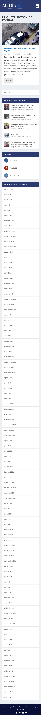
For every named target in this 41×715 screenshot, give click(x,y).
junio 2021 (8, 514)
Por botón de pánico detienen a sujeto (20, 49)
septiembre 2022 (10, 435)
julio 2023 (7, 383)
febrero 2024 (9, 346)
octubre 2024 (9, 304)
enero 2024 (8, 351)
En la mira (14, 134)
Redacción (10, 54)
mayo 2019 (8, 645)
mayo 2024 (8, 331)
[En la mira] (6, 135)
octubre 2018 (9, 681)
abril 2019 (7, 650)
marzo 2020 (8, 592)
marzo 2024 (8, 341)
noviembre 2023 (10, 362)
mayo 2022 (8, 456)
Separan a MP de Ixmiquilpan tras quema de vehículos (23, 116)
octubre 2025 (9, 242)
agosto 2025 (8, 252)
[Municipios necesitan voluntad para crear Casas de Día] (6, 126)
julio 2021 (7, 509)
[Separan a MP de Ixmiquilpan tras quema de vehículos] (6, 116)
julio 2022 (7, 446)
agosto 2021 (8, 503)
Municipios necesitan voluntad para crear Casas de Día (24, 126)
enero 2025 (8, 289)
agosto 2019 (8, 629)
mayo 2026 (8, 205)
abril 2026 (7, 210)
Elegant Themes (18, 707)
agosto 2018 (8, 692)
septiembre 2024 (10, 310)
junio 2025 (8, 262)
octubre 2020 (9, 556)
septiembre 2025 (10, 247)
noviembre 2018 (10, 676)
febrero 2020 (9, 598)
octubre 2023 (9, 367)
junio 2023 (8, 388)
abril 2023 (7, 399)
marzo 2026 (8, 215)
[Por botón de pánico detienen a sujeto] (20, 34)
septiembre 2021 (10, 498)
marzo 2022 (8, 467)
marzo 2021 (8, 530)
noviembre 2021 (10, 488)
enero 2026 (8, 226)
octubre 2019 (9, 619)
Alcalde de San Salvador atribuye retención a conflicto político (23, 144)
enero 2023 (8, 414)
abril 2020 (7, 587)
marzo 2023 (8, 404)
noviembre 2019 (10, 613)
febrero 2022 (9, 472)
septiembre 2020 (10, 561)
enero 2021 (8, 540)
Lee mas (8, 80)
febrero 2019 (9, 660)
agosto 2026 (8, 189)
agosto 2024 (8, 315)
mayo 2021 (8, 519)
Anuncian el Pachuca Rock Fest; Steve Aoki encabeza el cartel (22, 107)
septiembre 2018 (10, 687)
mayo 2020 (8, 582)
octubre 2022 (9, 430)
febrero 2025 (9, 283)
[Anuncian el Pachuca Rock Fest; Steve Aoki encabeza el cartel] (6, 107)
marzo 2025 (8, 278)
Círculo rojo (28, 147)
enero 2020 (8, 603)
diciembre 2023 (9, 357)
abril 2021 (7, 524)
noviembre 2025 (10, 236)
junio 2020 (8, 577)
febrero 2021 (9, 535)
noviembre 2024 (10, 299)
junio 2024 (8, 325)
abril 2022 (7, 461)
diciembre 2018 (9, 671)
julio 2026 (7, 194)
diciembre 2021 (9, 482)
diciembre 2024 (9, 294)
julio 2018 (7, 697)
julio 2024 (7, 320)
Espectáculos (29, 110)
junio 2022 (8, 451)
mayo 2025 (8, 268)
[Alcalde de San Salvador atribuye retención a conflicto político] (6, 144)
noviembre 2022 (10, 425)
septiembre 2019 (10, 624)
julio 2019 (7, 634)
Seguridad (26, 54)
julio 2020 (7, 571)
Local (26, 129)
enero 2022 (8, 477)
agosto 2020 (8, 566)
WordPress (20, 709)
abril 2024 (7, 336)
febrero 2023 (9, 409)
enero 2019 (8, 666)
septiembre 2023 (10, 372)
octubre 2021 (9, 493)
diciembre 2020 (9, 545)
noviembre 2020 (10, 551)
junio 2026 (8, 200)
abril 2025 (7, 273)
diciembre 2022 (9, 420)
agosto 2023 (8, 378)
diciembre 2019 (9, 608)
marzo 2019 (8, 655)
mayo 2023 (8, 393)
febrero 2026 (9, 221)
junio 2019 (8, 639)
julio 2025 (7, 257)
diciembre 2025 (9, 231)
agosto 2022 (8, 441)
